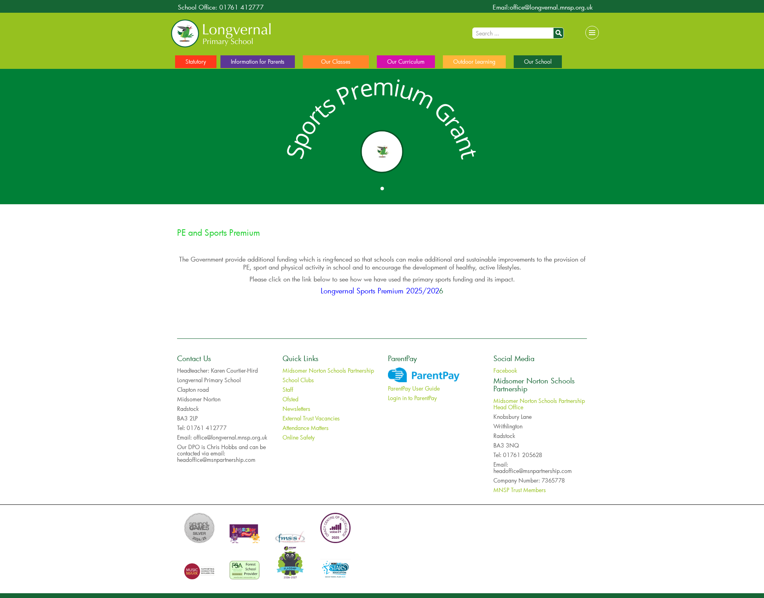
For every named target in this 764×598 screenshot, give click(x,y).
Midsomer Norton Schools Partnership (328, 370)
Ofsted (290, 399)
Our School (538, 61)
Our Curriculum (406, 61)
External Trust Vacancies (311, 418)
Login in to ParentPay (412, 398)
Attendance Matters (306, 428)
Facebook (505, 370)
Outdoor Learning (474, 61)
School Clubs (298, 380)
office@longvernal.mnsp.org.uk (551, 7)
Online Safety (299, 437)
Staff (288, 389)
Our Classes (336, 61)
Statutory (195, 61)
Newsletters (296, 408)
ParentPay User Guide (414, 388)
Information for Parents (258, 61)
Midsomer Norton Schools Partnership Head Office (539, 404)
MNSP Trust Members (519, 490)
